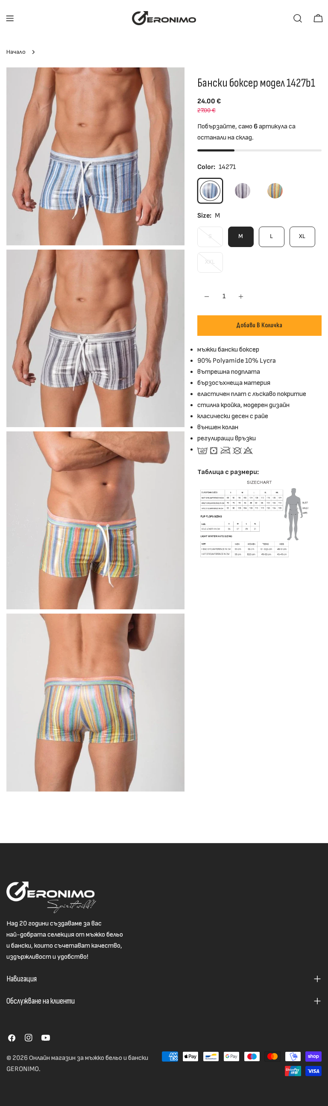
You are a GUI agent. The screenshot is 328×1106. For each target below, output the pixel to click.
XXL (214, 265)
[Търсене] (297, 18)
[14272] (275, 191)
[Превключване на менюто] (9, 18)
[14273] (242, 191)
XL (302, 236)
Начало (16, 51)
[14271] (210, 191)
